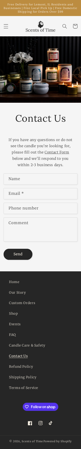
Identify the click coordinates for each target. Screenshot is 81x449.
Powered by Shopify (57, 441)
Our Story (17, 293)
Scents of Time (32, 441)
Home (14, 282)
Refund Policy (21, 367)
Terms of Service (23, 388)
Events (15, 324)
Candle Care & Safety (27, 345)
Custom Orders (22, 303)
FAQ (12, 335)
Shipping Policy (22, 377)
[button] (6, 26)
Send (18, 254)
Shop (13, 314)
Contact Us (18, 356)
